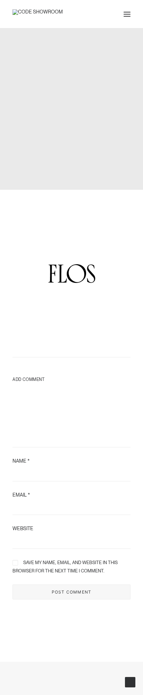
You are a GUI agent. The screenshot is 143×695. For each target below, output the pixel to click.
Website (22, 528)
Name (21, 461)
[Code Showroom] (37, 14)
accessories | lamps (81, 117)
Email (21, 495)
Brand (54, 117)
